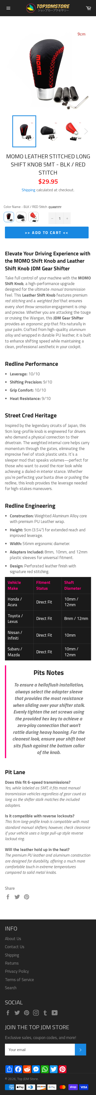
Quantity (55, 207)
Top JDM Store (27, 1078)
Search (10, 988)
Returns (12, 963)
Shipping (28, 190)
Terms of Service (19, 979)
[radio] (9, 217)
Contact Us (14, 947)
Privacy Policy (17, 971)
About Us (13, 938)
